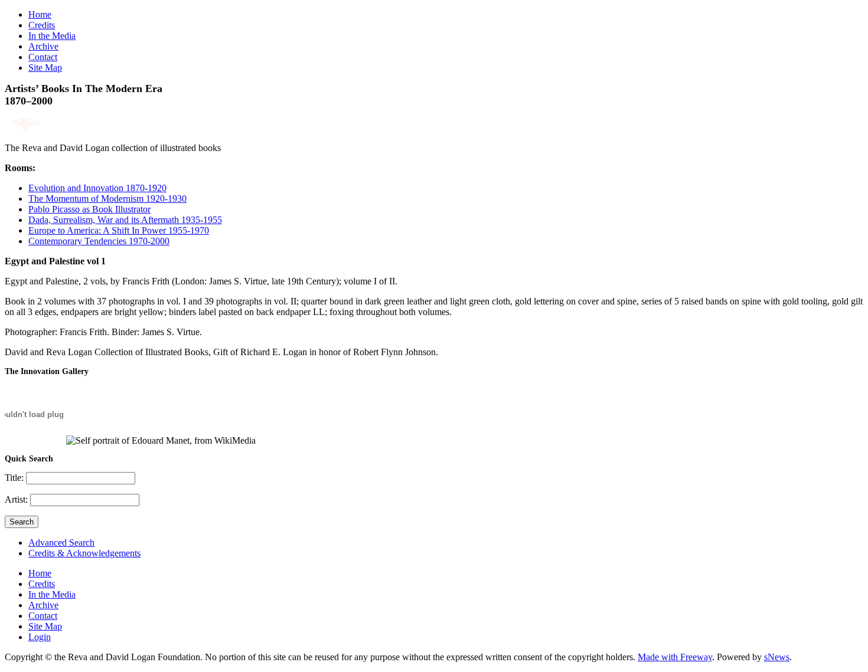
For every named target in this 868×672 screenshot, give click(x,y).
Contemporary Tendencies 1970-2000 (98, 241)
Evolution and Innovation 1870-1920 (97, 188)
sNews (776, 657)
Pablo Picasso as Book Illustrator (89, 209)
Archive (43, 46)
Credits (41, 25)
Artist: (17, 499)
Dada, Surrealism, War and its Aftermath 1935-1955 (125, 220)
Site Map (45, 68)
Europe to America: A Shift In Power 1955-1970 (118, 230)
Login (39, 637)
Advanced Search (61, 542)
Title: (15, 478)
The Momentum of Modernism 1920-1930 (107, 199)
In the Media (52, 36)
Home (39, 14)
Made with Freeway (675, 657)
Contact (42, 57)
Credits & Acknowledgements (84, 553)
